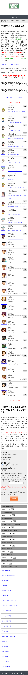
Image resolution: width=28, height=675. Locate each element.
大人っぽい (7, 481)
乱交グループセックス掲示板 (9, 600)
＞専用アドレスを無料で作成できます (11, 64)
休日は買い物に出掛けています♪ (15, 171)
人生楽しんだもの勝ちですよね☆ (15, 239)
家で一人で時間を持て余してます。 (16, 230)
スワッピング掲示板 (6, 616)
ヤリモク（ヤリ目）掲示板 (8, 575)
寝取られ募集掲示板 (6, 621)
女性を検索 (9, 97)
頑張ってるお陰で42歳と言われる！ (16, 138)
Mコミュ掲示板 (5, 661)
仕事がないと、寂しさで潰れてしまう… (17, 162)
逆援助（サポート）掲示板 (8, 636)
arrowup (26, 673)
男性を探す (15, 465)
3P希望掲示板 (5, 595)
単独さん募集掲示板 (6, 610)
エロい (5, 475)
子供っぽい (16, 481)
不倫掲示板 (4, 585)
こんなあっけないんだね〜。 (14, 130)
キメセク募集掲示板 (6, 626)
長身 (17, 479)
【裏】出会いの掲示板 (9, 673)
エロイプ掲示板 (5, 651)
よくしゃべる (19, 475)
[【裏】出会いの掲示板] (14, 8)
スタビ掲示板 (5, 656)
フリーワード (5, 483)
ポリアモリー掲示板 (6, 590)
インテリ (24, 477)
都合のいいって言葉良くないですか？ (16, 206)
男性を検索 (19, 97)
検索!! (14, 498)
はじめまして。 (11, 179)
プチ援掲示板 (5, 631)
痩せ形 (9, 477)
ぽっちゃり (16, 477)
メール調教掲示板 (6, 666)
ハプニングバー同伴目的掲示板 (9, 605)
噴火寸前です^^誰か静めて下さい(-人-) (16, 146)
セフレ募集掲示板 (6, 570)
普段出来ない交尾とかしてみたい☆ (16, 187)
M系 (13, 479)
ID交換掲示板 (5, 646)
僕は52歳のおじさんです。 (14, 154)
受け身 (11, 475)
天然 (4, 479)
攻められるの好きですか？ (14, 214)
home (21, 673)
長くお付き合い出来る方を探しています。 (17, 122)
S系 (9, 479)
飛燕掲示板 (4, 641)
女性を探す (6, 465)
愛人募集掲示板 (5, 580)
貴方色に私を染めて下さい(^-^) (15, 222)
